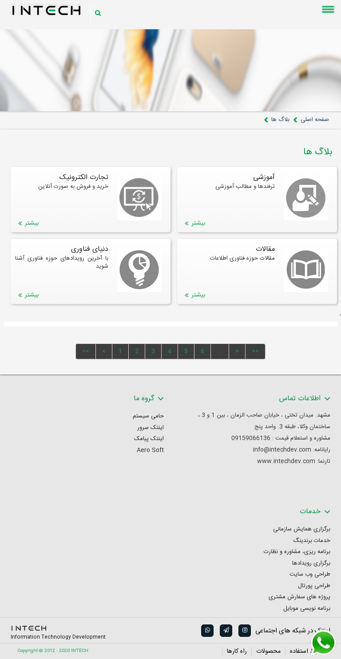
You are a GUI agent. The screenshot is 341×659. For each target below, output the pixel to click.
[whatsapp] (207, 631)
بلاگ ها (280, 120)
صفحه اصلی (315, 120)
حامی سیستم (148, 416)
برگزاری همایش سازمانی (301, 529)
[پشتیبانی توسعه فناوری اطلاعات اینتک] (323, 643)
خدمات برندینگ (311, 541)
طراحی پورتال (314, 586)
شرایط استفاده (308, 651)
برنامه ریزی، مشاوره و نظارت (297, 552)
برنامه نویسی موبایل (306, 608)
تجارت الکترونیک (83, 178)
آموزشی (264, 178)
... (219, 351)
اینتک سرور (150, 428)
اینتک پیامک (149, 439)
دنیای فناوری (89, 249)
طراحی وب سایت (309, 574)
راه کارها (237, 651)
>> (255, 351)
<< (85, 351)
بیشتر (198, 223)
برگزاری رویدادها (311, 563)
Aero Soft (150, 450)
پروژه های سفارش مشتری (299, 597)
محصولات (268, 651)
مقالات (265, 249)
